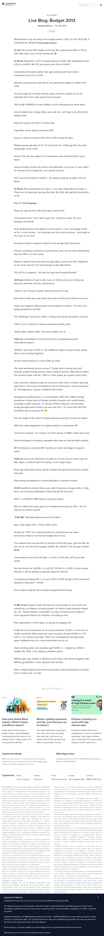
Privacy (72, 775)
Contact (89, 775)
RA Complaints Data (76, 779)
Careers (37, 775)
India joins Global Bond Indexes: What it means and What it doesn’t (15, 722)
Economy (52, 15)
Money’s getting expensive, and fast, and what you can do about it (52, 722)
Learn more (42, 761)
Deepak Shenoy (45, 26)
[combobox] (88, 5)
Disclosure (38, 779)
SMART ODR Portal (93, 779)
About (18, 775)
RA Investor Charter (59, 779)
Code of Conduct (23, 779)
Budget (52, 31)
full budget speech (47, 42)
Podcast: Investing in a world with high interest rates (84, 722)
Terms (53, 775)
